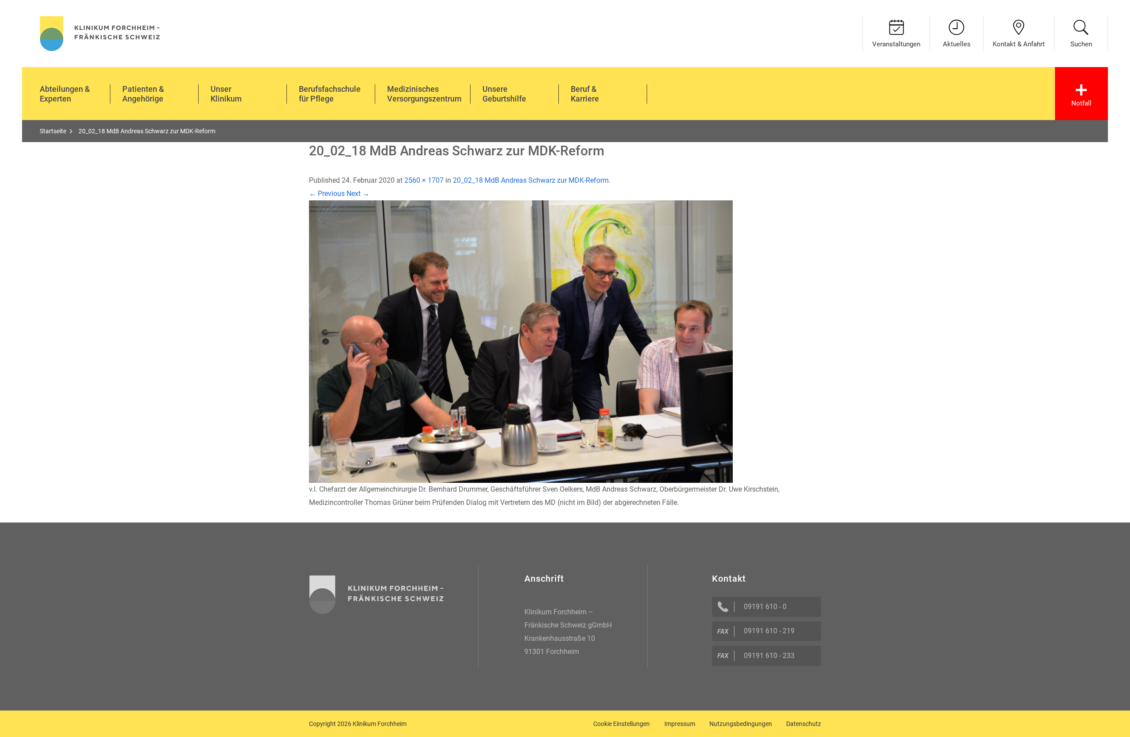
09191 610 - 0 (765, 606)
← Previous (327, 193)
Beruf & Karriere (585, 93)
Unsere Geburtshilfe (504, 93)
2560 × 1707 (424, 180)
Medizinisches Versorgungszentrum (424, 93)
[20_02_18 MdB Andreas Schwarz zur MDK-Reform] (521, 341)
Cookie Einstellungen (621, 723)
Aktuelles (957, 44)
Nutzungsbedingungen (740, 723)
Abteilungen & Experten (65, 93)
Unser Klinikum (226, 93)
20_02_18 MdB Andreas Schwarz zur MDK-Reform (531, 180)
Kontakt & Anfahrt (1019, 44)
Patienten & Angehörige (143, 93)
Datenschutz (803, 723)
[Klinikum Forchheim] (100, 32)
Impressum (679, 723)
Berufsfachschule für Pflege (330, 93)
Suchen (1081, 44)
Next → (358, 193)
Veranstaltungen (896, 44)
